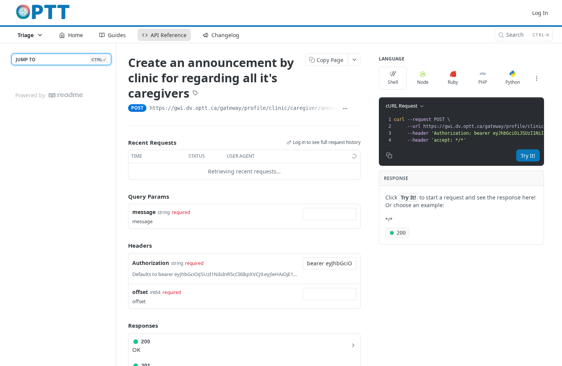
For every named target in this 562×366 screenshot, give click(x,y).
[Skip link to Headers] (122, 245)
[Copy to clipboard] (356, 108)
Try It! (528, 155)
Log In (540, 12)
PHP (482, 82)
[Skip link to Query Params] (122, 196)
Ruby (453, 82)
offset (140, 292)
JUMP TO (61, 59)
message (144, 212)
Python (512, 82)
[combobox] (329, 214)
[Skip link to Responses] (122, 325)
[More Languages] (536, 78)
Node (423, 82)
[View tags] (195, 93)
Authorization (150, 262)
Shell (393, 82)
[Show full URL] (345, 108)
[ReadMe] (66, 95)
